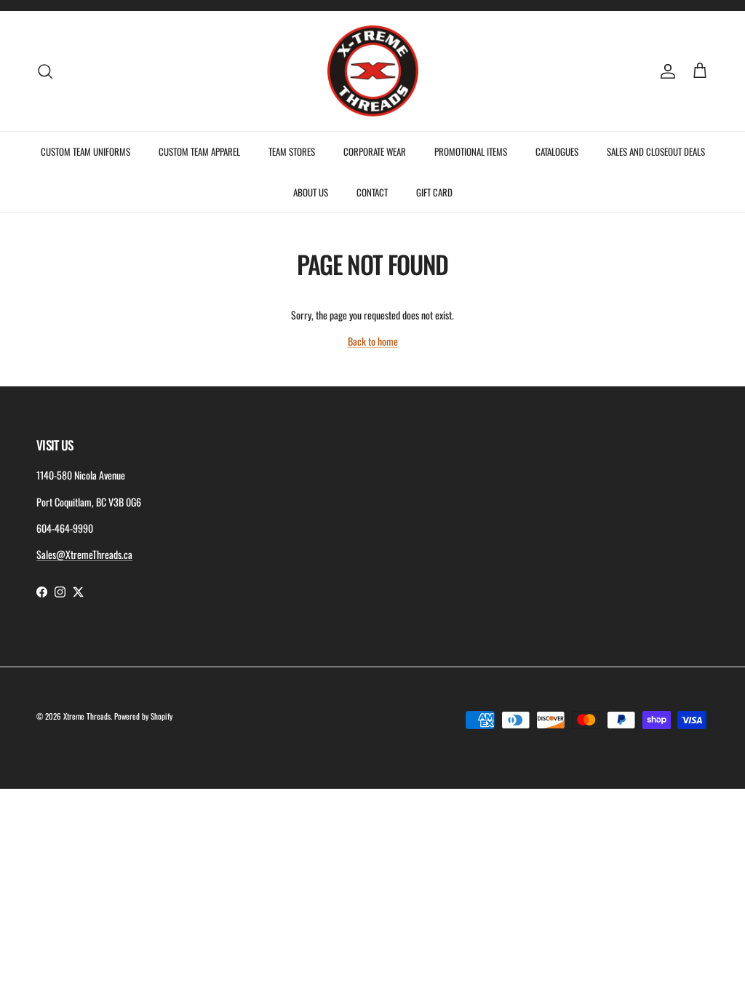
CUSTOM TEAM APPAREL (199, 151)
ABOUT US (310, 192)
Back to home (373, 341)
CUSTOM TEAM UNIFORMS (85, 151)
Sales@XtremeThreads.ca (84, 554)
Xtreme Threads (87, 716)
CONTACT (372, 192)
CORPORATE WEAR (374, 151)
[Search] (45, 71)
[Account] (665, 71)
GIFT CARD (434, 192)
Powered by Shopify (143, 716)
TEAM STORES (291, 151)
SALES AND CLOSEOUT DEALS (656, 151)
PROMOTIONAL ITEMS (470, 151)
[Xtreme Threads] (372, 70)
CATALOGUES (556, 151)
